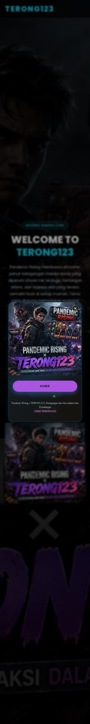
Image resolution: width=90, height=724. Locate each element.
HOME (45, 386)
